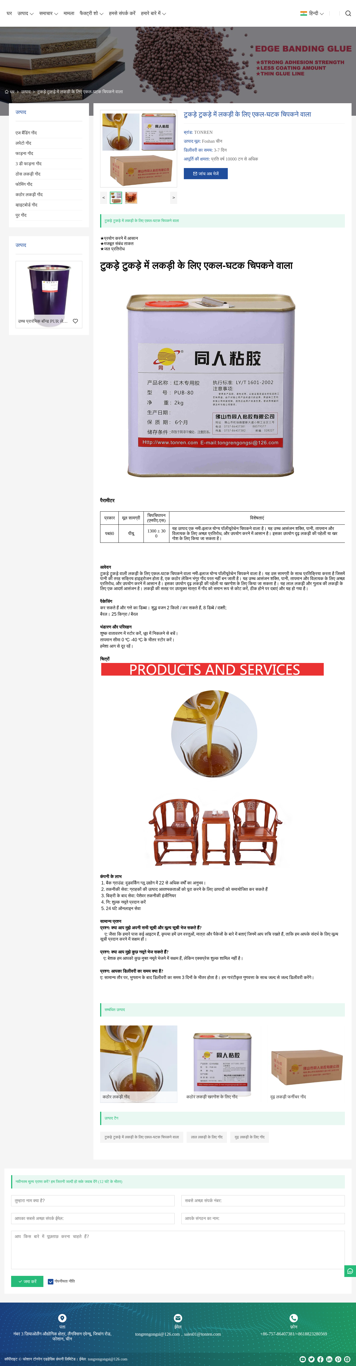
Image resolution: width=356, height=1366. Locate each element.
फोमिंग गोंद (24, 184)
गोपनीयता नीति (65, 1281)
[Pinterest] (338, 1359)
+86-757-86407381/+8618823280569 (293, 1334)
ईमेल (178, 1327)
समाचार (46, 13)
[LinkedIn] (329, 1359)
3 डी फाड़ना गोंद (28, 163)
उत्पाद (23, 13)
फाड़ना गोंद (24, 153)
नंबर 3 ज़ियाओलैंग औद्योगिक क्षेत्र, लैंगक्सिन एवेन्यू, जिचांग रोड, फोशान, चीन (62, 1336)
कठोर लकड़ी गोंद (29, 194)
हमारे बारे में (150, 13)
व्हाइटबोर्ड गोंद (26, 205)
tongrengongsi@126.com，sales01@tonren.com (178, 1334)
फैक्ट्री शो (89, 13)
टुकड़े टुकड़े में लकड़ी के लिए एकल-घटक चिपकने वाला (142, 1137)
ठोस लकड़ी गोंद (28, 174)
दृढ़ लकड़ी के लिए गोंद (249, 1137)
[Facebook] (320, 1359)
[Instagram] (347, 1359)
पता (62, 1327)
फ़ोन (293, 1327)
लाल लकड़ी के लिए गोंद (206, 1137)
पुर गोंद (21, 215)
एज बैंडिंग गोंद (26, 132)
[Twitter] (311, 1359)
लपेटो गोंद (23, 143)
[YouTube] (302, 1359)
